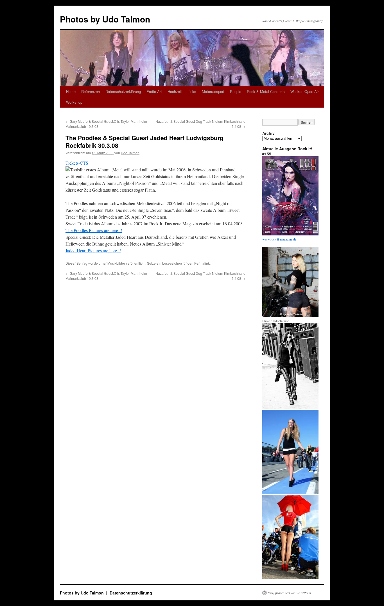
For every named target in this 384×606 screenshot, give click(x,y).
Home (71, 91)
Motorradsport (213, 91)
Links (192, 91)
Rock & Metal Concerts (266, 91)
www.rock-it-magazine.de (279, 239)
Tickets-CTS (76, 163)
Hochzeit (175, 91)
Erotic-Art (154, 91)
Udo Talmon (130, 152)
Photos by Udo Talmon (105, 19)
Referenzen (90, 91)
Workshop (74, 102)
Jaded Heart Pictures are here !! (93, 250)
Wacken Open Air (304, 91)
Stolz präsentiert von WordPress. (290, 593)
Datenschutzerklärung (123, 91)
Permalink (202, 263)
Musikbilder (116, 263)
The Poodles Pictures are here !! (93, 230)
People (235, 91)
